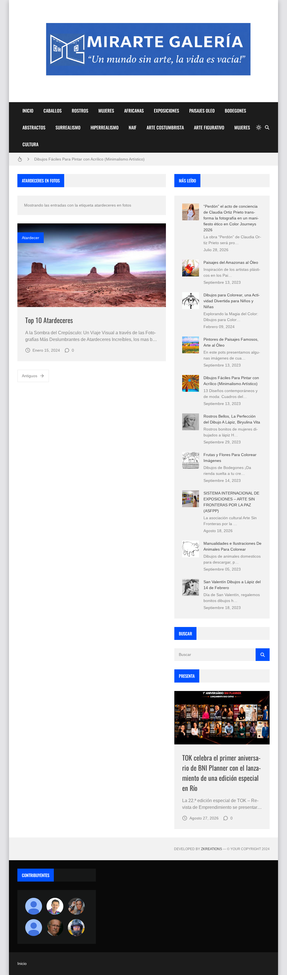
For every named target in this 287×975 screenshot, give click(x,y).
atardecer (30, 237)
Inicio (22, 963)
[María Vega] (33, 927)
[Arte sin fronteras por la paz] (55, 906)
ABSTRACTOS (33, 127)
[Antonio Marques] (33, 906)
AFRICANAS (134, 110)
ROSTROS (80, 110)
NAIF (132, 127)
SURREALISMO (67, 127)
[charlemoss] (55, 927)
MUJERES (106, 110)
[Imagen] (91, 265)
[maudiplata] (76, 927)
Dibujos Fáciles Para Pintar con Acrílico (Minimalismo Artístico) (89, 159)
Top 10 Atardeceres (49, 320)
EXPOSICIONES (166, 110)
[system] (258, 127)
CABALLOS (52, 110)
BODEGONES (235, 110)
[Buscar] (267, 127)
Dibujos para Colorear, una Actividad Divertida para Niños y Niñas (231, 301)
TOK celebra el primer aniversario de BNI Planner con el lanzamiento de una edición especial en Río (221, 772)
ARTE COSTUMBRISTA (165, 127)
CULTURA (30, 144)
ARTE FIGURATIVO (209, 127)
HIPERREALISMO (105, 127)
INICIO (27, 110)
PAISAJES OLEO (202, 110)
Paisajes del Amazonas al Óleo (230, 262)
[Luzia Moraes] (76, 906)
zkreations (211, 849)
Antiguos (29, 376)
